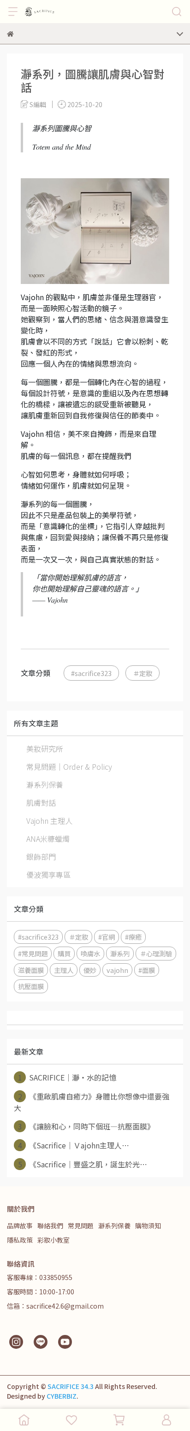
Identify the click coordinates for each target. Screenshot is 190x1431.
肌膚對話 (41, 802)
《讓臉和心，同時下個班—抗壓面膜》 (86, 1126)
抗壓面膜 (31, 986)
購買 (64, 953)
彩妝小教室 (53, 1239)
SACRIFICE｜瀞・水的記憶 (67, 1077)
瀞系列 (120, 953)
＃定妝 (142, 673)
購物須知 (148, 1225)
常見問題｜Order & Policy (69, 766)
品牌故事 (20, 1225)
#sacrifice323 (91, 673)
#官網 (106, 937)
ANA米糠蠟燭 (48, 838)
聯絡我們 (50, 1225)
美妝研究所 (44, 748)
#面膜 (146, 970)
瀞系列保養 (44, 784)
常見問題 (81, 1225)
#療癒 (133, 937)
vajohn (117, 970)
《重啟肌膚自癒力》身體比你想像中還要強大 (91, 1102)
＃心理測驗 (156, 953)
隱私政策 (20, 1239)
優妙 (89, 970)
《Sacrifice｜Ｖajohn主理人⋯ (74, 1145)
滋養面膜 (31, 970)
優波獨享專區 (48, 874)
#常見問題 (33, 953)
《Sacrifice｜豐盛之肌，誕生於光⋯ (83, 1164)
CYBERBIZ (62, 1396)
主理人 (63, 970)
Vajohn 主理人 (49, 820)
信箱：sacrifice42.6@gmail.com (55, 1305)
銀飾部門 (41, 856)
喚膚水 (90, 953)
